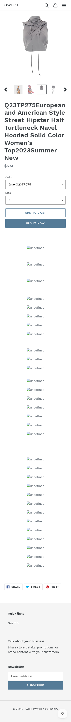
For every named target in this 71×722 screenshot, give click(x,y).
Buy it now (35, 223)
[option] (18, 89)
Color (9, 177)
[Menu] (64, 5)
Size (8, 192)
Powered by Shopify (45, 708)
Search (13, 623)
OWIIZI (11, 5)
